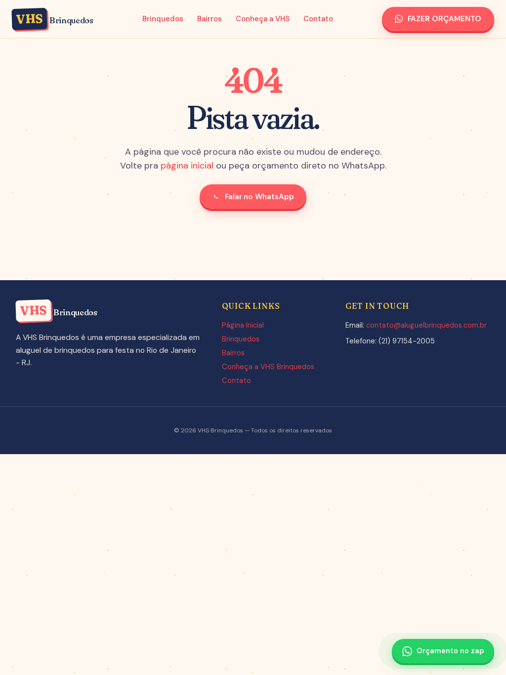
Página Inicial (243, 325)
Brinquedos (162, 19)
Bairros (209, 19)
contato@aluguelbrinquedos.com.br (426, 325)
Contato (318, 19)
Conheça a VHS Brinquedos (268, 367)
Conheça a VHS (263, 19)
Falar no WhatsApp (259, 197)
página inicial (187, 165)
